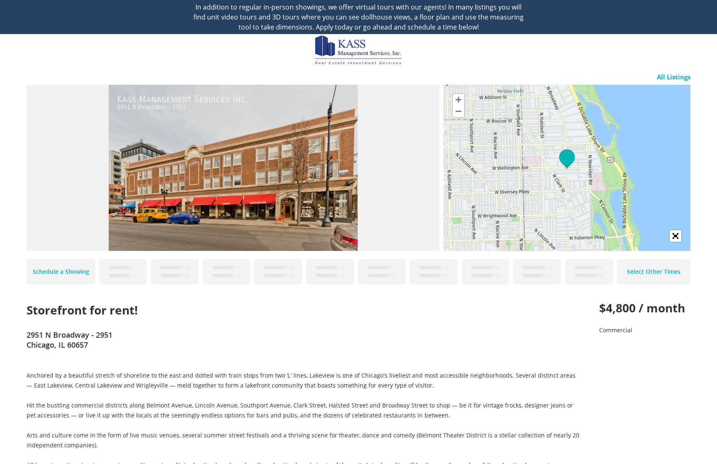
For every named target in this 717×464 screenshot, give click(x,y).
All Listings (673, 77)
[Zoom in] (458, 100)
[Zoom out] (458, 111)
